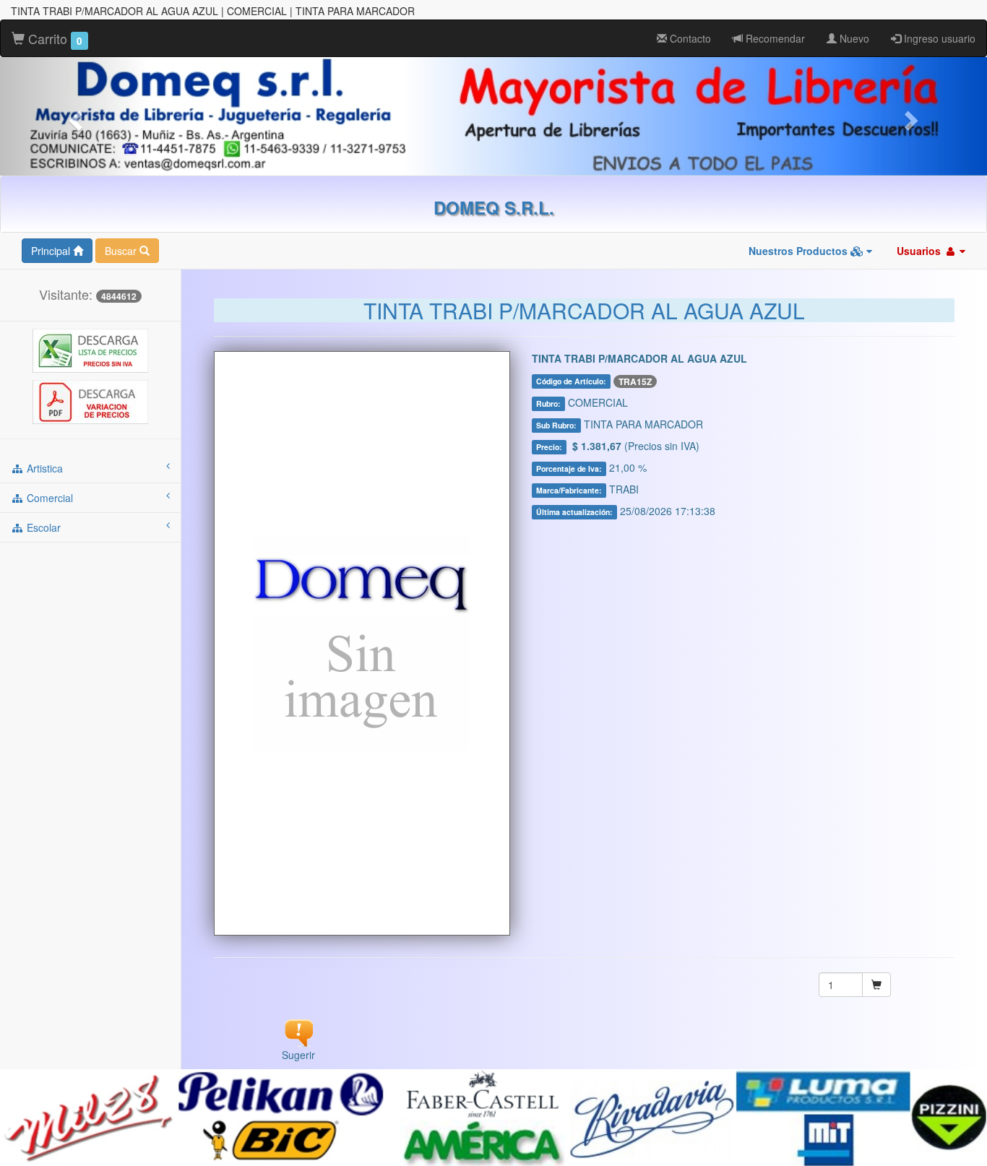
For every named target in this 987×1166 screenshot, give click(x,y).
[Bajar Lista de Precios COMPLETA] (90, 349)
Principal (52, 250)
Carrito (53, 38)
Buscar (122, 250)
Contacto (689, 38)
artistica (43, 468)
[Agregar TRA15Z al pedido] (876, 984)
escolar (42, 527)
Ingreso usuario (938, 38)
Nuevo (853, 38)
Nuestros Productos (799, 250)
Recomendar (774, 38)
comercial (48, 498)
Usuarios (920, 250)
